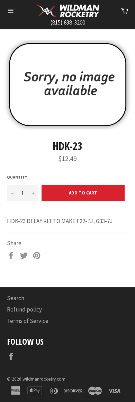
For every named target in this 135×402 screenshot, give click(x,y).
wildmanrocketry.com (43, 379)
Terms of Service (27, 321)
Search (15, 298)
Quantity (17, 177)
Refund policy (24, 309)
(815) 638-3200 (67, 22)
